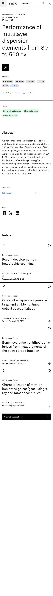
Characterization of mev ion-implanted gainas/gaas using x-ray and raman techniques (25, 389)
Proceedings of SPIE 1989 (13, 14)
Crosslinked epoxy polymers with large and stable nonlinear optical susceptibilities (26, 304)
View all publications (13, 417)
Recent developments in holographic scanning (20, 261)
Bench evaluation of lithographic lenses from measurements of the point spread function (26, 346)
